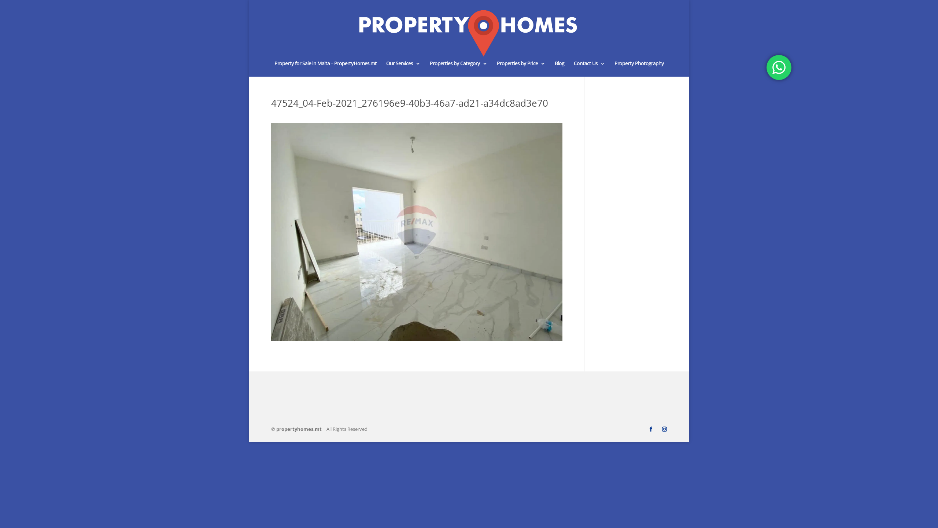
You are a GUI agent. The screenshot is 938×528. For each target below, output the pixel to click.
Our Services (399, 64)
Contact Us (586, 64)
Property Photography (639, 64)
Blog (559, 64)
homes (299, 429)
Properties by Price (517, 64)
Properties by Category (455, 64)
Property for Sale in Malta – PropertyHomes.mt (325, 64)
